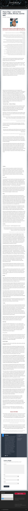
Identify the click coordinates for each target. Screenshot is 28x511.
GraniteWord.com (5, 509)
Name (4, 474)
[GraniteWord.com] (14, 3)
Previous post (20, 438)
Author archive (5, 455)
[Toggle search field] (26, 8)
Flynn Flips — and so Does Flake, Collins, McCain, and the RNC (13, 13)
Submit (2, 498)
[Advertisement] (14, 82)
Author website (7, 455)
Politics (19, 436)
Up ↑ (26, 509)
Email (4, 478)
